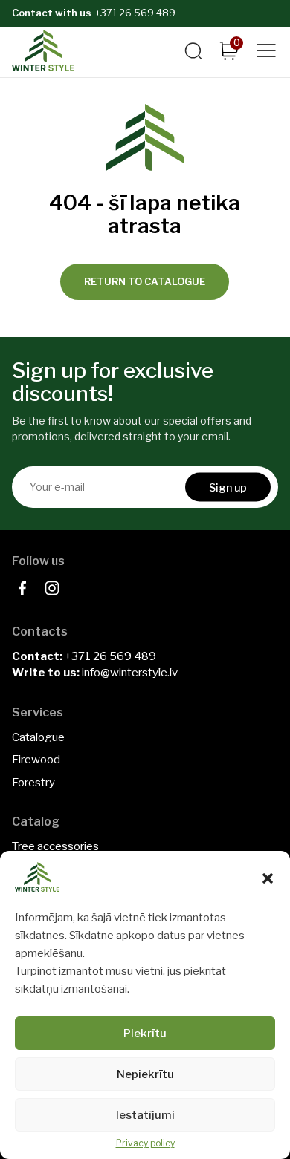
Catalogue (38, 737)
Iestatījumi (145, 1115)
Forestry (33, 782)
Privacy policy (145, 1143)
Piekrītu (145, 1033)
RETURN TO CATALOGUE (144, 281)
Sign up (228, 486)
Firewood (36, 759)
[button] (267, 878)
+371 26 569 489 (135, 13)
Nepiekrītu (145, 1074)
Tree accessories (55, 846)
